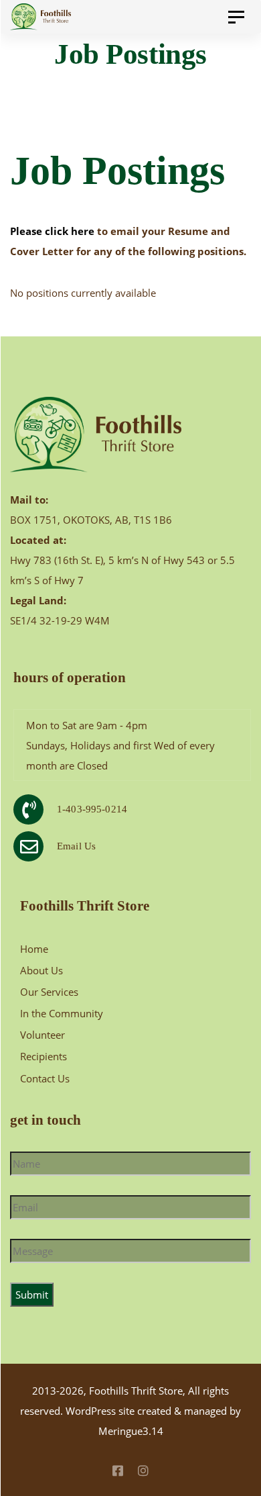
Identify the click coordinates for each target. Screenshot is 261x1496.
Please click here (53, 231)
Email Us (76, 846)
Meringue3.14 (130, 1431)
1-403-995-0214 (92, 809)
